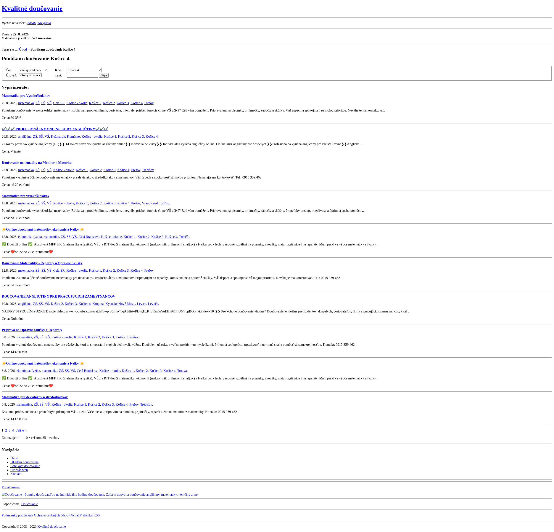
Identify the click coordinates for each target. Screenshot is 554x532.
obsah (31, 23)
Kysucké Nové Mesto (120, 304)
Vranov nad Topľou (155, 203)
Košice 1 (95, 103)
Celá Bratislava (89, 237)
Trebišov (148, 170)
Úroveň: (11, 75)
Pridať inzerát (11, 487)
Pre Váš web (19, 470)
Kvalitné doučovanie (32, 8)
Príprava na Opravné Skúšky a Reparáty (32, 330)
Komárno (73, 136)
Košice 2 (109, 103)
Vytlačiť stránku (82, 515)
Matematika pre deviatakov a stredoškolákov (35, 397)
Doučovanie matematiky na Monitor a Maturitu (37, 162)
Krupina (98, 304)
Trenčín (184, 237)
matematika (26, 103)
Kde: (58, 70)
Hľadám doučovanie (24, 462)
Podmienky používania (17, 515)
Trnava (182, 371)
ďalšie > (21, 430)
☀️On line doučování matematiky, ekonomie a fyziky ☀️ (43, 229)
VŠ (49, 103)
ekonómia (25, 237)
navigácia (44, 23)
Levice (141, 304)
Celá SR (59, 103)
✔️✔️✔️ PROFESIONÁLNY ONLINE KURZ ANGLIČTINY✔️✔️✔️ (55, 129)
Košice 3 (123, 103)
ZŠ (37, 103)
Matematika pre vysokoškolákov (25, 196)
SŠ (43, 103)
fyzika (37, 237)
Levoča (153, 304)
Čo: (8, 70)
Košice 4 (136, 103)
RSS (96, 515)
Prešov (148, 103)
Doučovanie (29, 504)
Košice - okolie (76, 103)
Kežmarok (58, 136)
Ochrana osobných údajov (52, 515)
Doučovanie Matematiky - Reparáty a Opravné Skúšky (42, 263)
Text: (58, 75)
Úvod (23, 49)
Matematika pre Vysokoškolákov (26, 95)
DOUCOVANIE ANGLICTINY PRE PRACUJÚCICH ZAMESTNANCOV (58, 296)
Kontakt (15, 474)
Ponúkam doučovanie (25, 466)
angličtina (24, 136)
